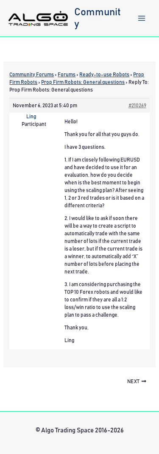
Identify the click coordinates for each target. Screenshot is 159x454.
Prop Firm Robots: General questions (83, 82)
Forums (66, 74)
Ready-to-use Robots (104, 74)
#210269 (137, 105)
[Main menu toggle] (142, 18)
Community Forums (31, 74)
